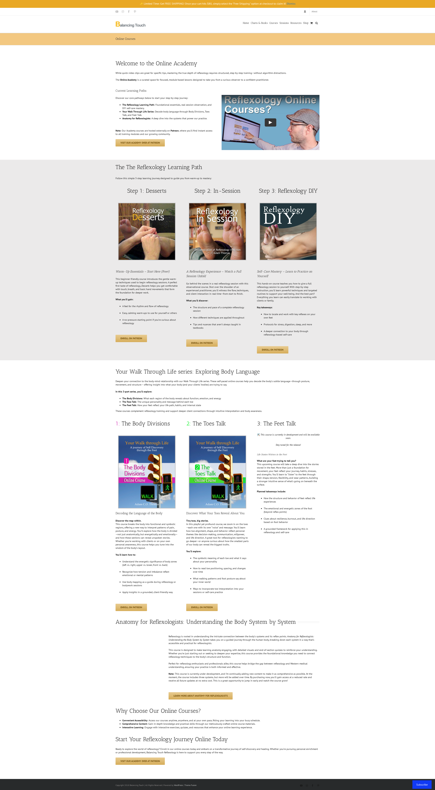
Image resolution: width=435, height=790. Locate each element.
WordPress (178, 785)
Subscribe (422, 784)
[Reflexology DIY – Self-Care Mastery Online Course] (288, 204)
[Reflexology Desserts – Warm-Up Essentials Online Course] (147, 204)
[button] (316, 22)
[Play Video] (270, 122)
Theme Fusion (190, 785)
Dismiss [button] (291, 3)
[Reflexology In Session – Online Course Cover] (217, 204)
